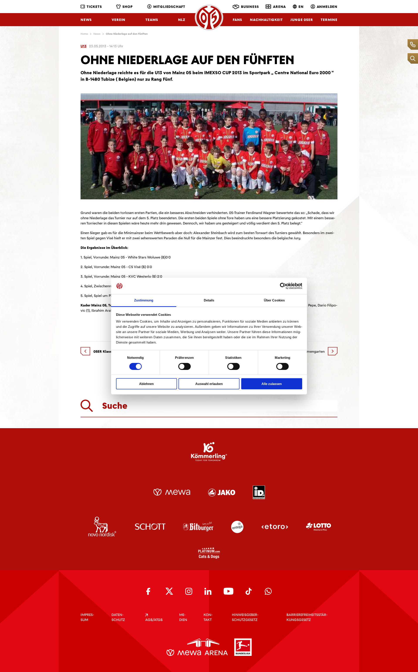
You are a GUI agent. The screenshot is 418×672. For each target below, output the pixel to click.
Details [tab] (209, 300)
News (86, 19)
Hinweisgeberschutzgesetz (245, 617)
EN (301, 6)
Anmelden (327, 6)
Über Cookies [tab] (274, 300)
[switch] (184, 366)
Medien (183, 617)
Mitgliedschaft (169, 6)
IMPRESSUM (87, 617)
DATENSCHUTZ (118, 617)
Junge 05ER (301, 19)
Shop (127, 6)
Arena (279, 6)
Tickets (94, 6)
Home (84, 34)
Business (250, 6)
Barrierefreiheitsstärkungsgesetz (307, 617)
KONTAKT (208, 617)
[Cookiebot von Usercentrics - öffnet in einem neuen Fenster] (283, 286)
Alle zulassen (271, 384)
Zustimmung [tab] (143, 300)
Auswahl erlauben (209, 384)
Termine (329, 19)
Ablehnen (146, 384)
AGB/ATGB (154, 619)
